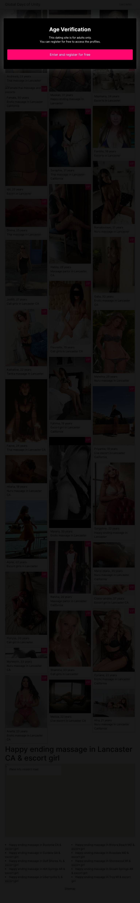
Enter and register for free (70, 54)
